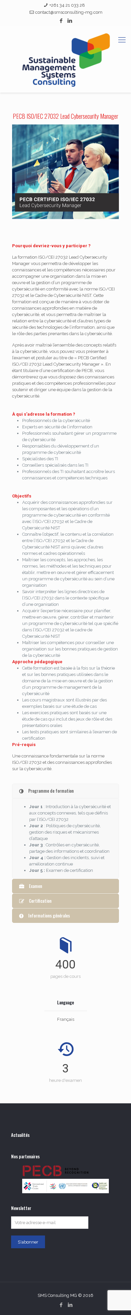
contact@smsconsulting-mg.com (68, 12)
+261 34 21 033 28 (67, 5)
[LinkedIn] (70, 21)
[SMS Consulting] (65, 59)
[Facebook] (61, 21)
